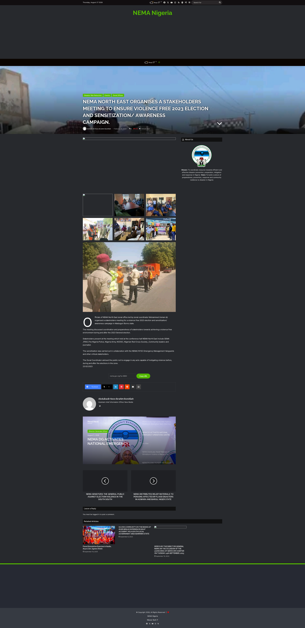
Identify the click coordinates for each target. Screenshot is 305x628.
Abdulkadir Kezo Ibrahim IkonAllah (99, 129)
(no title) (95, 439)
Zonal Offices (118, 95)
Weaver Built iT (152, 620)
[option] (129, 440)
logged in (96, 514)
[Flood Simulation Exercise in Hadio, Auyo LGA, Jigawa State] (99, 535)
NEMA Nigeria (152, 616)
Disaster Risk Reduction (93, 95)
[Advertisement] (152, 37)
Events (107, 95)
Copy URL (143, 376)
